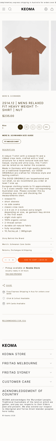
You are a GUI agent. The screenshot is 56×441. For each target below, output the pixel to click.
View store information (13, 274)
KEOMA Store (14, 354)
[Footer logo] (9, 345)
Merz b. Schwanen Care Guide (16, 244)
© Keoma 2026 (9, 416)
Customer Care (16, 381)
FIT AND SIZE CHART (11, 141)
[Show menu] (4, 9)
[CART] (52, 9)
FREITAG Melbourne (19, 363)
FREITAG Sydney (16, 372)
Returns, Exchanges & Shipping (17, 250)
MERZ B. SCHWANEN (11, 96)
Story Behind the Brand (13, 238)
